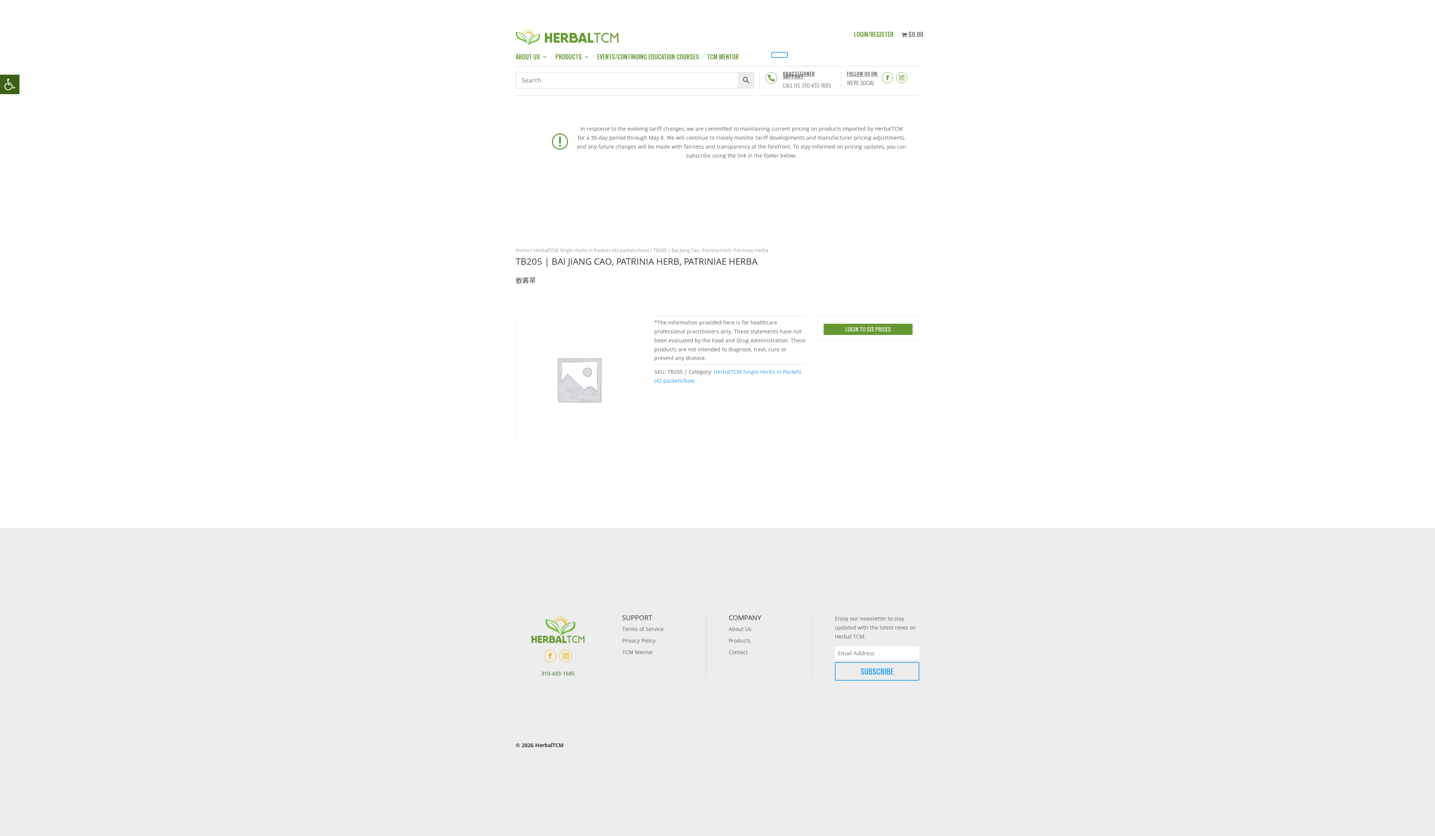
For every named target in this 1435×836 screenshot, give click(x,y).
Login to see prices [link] (868, 329)
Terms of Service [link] (643, 629)
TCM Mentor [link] (723, 57)
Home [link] (523, 250)
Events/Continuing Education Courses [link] (648, 57)
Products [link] (568, 57)
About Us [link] (528, 57)
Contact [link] (738, 652)
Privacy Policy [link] (638, 640)
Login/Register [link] (874, 35)
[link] (9, 84)
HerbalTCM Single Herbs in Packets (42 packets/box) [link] (591, 250)
